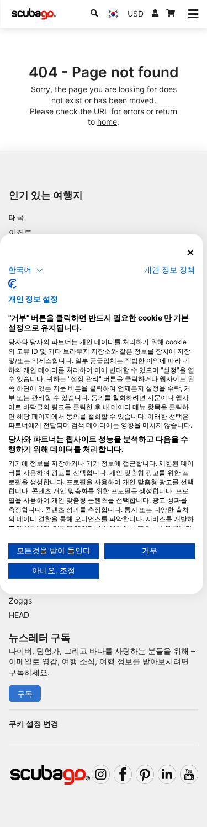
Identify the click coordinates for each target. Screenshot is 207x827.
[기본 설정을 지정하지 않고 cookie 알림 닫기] (190, 252)
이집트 (20, 232)
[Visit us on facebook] (123, 774)
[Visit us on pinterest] (145, 774)
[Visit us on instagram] (101, 774)
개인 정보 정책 (169, 269)
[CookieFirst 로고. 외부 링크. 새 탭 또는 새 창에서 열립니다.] (12, 284)
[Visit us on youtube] (189, 774)
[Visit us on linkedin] (167, 774)
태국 (16, 217)
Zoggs (20, 600)
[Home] (34, 14)
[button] (26, 270)
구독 (25, 693)
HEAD (19, 615)
